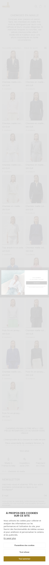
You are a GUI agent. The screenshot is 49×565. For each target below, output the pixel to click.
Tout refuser (24, 552)
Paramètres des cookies (24, 545)
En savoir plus (10, 538)
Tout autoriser (24, 559)
